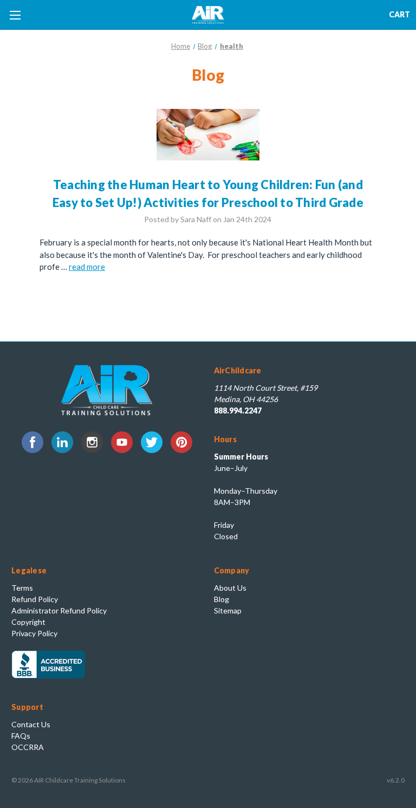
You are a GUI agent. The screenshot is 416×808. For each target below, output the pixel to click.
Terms (22, 587)
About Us (230, 587)
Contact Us (30, 724)
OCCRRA (27, 747)
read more (87, 267)
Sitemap (228, 610)
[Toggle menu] (15, 15)
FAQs (20, 735)
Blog (221, 599)
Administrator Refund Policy (59, 610)
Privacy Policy (34, 633)
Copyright (28, 621)
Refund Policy (34, 599)
